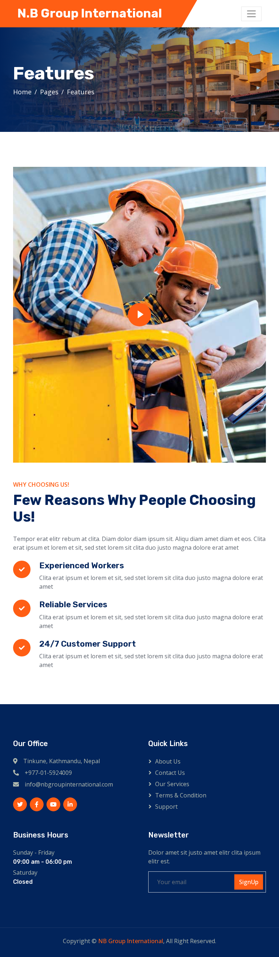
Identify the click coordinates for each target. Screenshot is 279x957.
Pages (49, 91)
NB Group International (130, 941)
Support (166, 807)
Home (22, 91)
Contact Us (170, 773)
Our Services (172, 784)
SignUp (248, 882)
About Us (168, 761)
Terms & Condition (180, 795)
